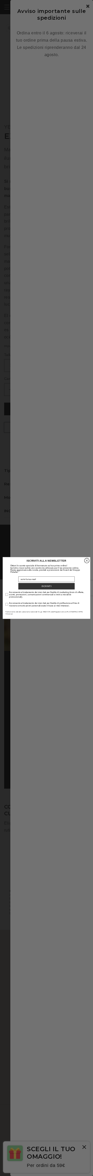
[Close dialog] (86, 560)
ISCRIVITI (46, 586)
